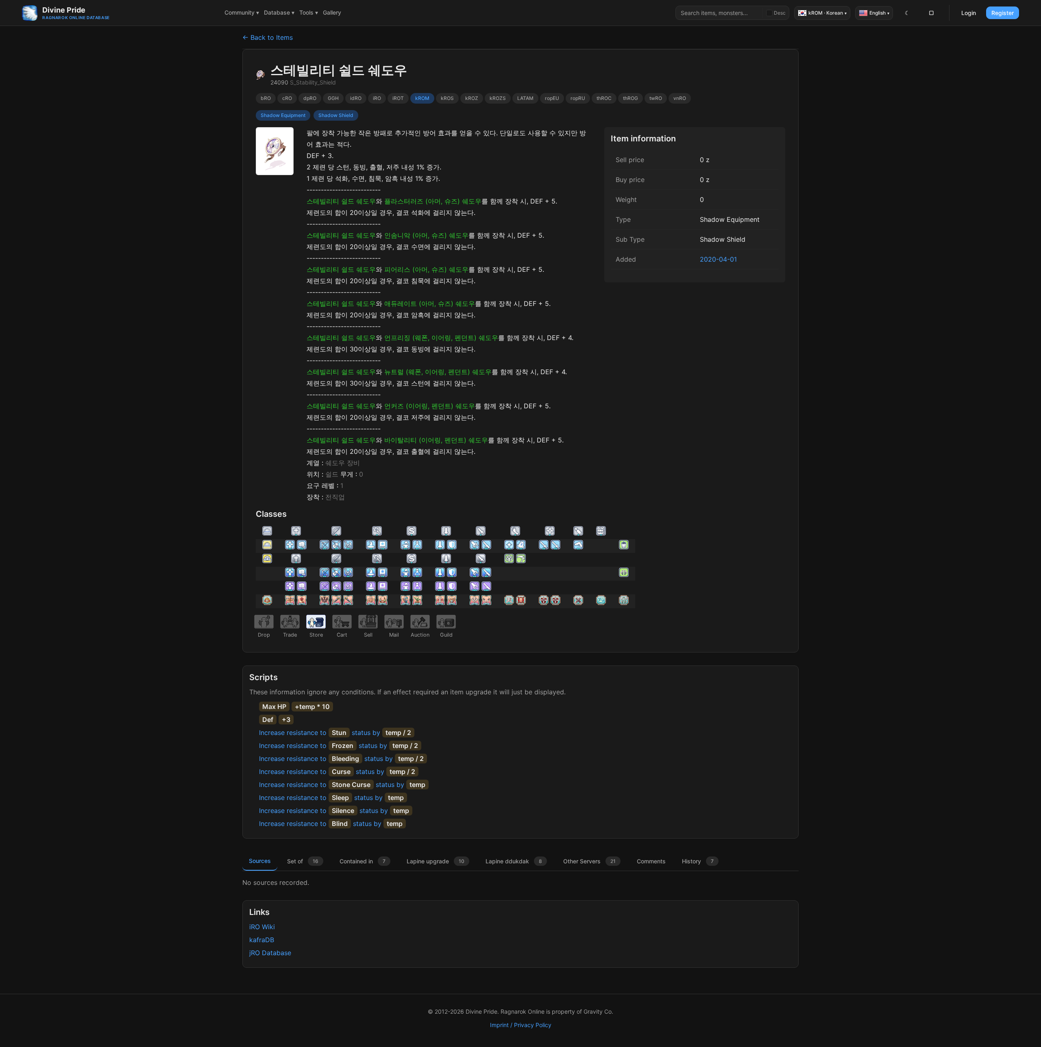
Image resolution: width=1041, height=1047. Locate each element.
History (698, 861)
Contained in (362, 861)
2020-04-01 (718, 259)
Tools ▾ (308, 12)
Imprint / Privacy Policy (520, 1024)
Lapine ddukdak (514, 861)
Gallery (332, 12)
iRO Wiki (262, 927)
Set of (302, 861)
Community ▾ (241, 12)
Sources (260, 860)
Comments (651, 861)
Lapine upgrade (435, 861)
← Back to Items (267, 37)
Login (968, 12)
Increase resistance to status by (335, 732)
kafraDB (261, 940)
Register (1002, 12)
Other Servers (589, 861)
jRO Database (270, 953)
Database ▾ (279, 12)
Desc (780, 13)
